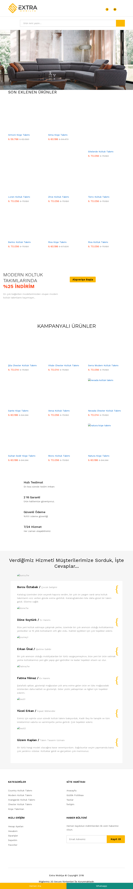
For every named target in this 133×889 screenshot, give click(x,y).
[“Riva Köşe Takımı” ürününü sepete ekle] (62, 234)
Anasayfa (71, 790)
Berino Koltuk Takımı (19, 242)
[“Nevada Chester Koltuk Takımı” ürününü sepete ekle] (102, 403)
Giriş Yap (122, 10)
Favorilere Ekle (29, 127)
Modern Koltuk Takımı (20, 795)
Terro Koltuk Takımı (98, 197)
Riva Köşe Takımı (57, 242)
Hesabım (13, 831)
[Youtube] (77, 851)
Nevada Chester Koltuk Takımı (104, 410)
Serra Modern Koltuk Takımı (103, 365)
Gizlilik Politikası (75, 795)
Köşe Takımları (16, 809)
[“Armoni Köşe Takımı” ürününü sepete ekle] (22, 127)
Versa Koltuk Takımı (59, 410)
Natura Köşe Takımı (98, 455)
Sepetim (12, 840)
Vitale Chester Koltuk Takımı (63, 365)
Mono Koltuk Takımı (59, 455)
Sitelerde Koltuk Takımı (100, 151)
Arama (120, 23)
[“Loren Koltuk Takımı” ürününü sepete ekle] (22, 189)
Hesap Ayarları (15, 826)
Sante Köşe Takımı (18, 410)
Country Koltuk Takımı (20, 790)
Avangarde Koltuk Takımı (21, 799)
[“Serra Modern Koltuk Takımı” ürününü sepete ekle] (102, 357)
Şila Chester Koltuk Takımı (22, 365)
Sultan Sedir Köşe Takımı (21, 455)
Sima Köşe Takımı (57, 135)
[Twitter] (72, 851)
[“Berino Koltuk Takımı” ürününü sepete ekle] (22, 234)
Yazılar (69, 799)
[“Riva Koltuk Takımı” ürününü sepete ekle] (102, 234)
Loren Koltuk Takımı (19, 197)
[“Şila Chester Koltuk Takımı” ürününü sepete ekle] (22, 357)
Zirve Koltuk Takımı (58, 197)
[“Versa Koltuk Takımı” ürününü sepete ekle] (62, 403)
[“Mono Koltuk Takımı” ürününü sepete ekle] (62, 448)
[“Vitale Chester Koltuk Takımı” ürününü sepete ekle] (62, 357)
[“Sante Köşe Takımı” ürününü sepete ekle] (22, 403)
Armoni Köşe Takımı (19, 135)
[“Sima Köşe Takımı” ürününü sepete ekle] (62, 127)
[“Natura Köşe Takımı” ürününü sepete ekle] (102, 448)
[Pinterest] (82, 851)
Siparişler (13, 835)
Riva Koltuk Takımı (98, 242)
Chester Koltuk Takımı (20, 804)
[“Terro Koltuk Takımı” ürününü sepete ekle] (102, 189)
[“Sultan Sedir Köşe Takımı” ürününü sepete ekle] (22, 448)
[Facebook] (67, 851)
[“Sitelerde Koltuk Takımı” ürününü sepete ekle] (102, 144)
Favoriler (12, 845)
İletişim (70, 804)
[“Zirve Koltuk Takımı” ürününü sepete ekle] (62, 189)
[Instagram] (87, 851)
